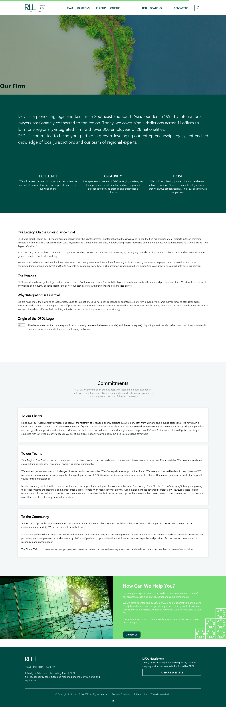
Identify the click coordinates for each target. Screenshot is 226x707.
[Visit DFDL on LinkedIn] (113, 701)
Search (198, 8)
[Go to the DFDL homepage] (35, 7)
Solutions (83, 8)
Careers (115, 8)
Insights (101, 8)
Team (70, 8)
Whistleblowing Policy (161, 694)
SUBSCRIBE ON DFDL (172, 672)
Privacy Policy (140, 694)
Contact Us (181, 8)
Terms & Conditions (121, 694)
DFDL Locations (152, 8)
